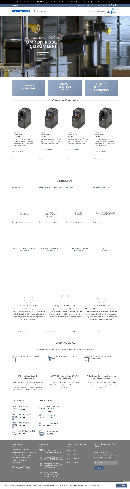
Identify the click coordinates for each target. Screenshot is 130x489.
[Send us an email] (113, 5)
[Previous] (5, 46)
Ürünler (40, 11)
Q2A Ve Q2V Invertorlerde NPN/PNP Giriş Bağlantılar (65, 377)
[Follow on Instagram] (111, 5)
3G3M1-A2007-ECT (20, 134)
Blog (87, 5)
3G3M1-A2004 (45, 134)
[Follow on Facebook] (109, 5)
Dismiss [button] (111, 2)
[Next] (125, 46)
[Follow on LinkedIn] (115, 5)
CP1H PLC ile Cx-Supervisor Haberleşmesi (28, 377)
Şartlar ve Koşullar (73, 458)
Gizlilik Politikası (72, 462)
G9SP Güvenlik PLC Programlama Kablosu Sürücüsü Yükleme (52, 474)
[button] (102, 5)
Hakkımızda (80, 5)
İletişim (93, 5)
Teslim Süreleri (72, 454)
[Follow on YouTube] (117, 5)
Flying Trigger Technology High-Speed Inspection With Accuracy (101, 377)
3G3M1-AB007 (72, 134)
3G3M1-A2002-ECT (101, 134)
